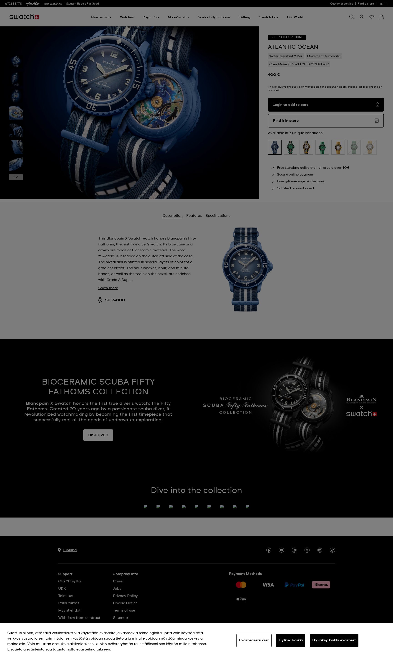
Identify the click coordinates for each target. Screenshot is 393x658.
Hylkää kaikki (291, 640)
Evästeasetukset (254, 640)
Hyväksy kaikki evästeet (334, 640)
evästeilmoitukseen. (93, 649)
